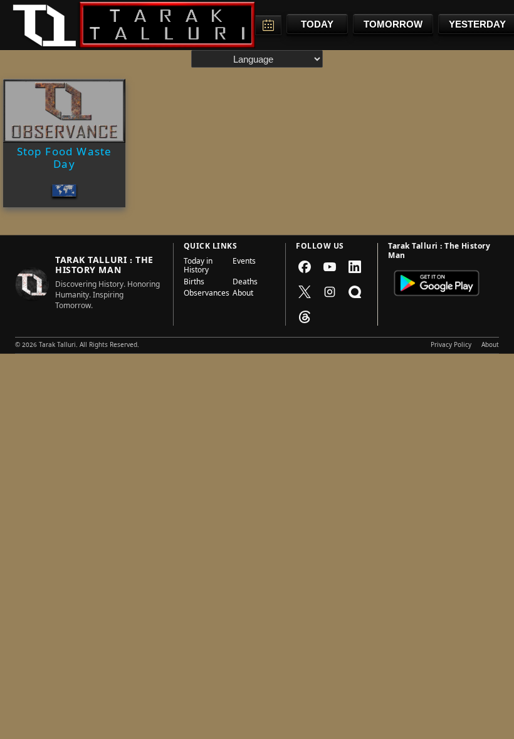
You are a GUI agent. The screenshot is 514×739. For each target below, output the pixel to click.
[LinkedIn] (355, 267)
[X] (304, 292)
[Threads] (304, 317)
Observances (204, 294)
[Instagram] (329, 292)
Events (244, 262)
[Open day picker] (268, 25)
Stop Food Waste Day (64, 160)
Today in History (198, 267)
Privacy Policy (451, 345)
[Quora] (355, 292)
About (243, 294)
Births (194, 283)
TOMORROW (393, 24)
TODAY (317, 24)
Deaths (245, 283)
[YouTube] (329, 267)
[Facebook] (304, 267)
